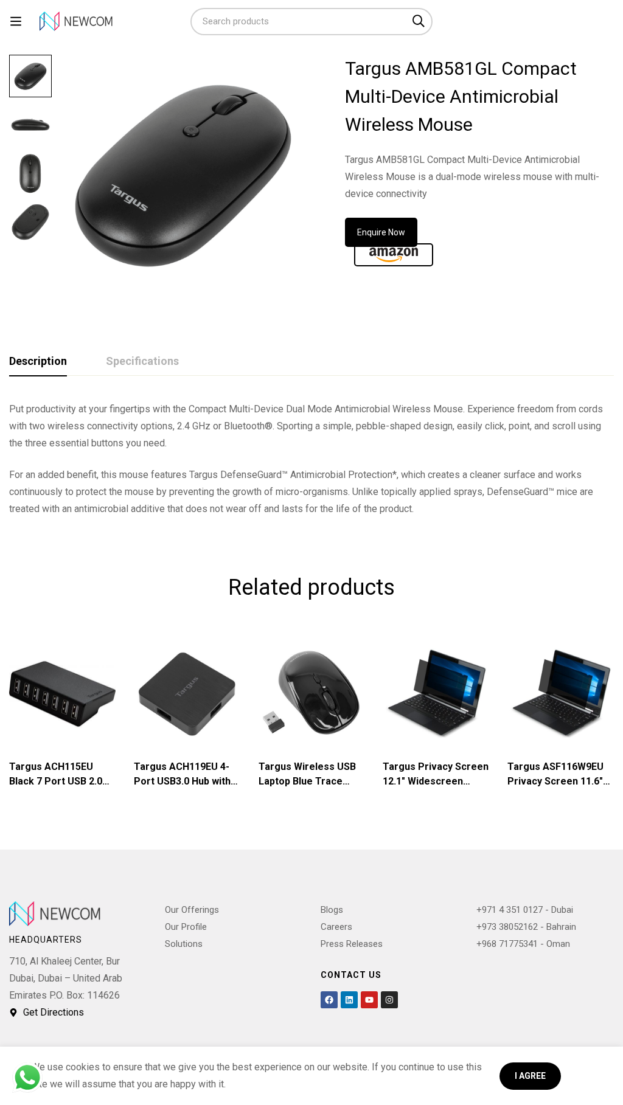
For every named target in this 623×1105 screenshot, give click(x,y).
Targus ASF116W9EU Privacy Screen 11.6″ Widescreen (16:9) (555, 781)
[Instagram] (389, 999)
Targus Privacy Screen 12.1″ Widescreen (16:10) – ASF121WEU (436, 781)
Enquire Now (381, 232)
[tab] (38, 361)
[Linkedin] (349, 999)
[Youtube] (369, 999)
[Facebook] (329, 999)
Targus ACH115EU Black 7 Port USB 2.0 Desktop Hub (55, 781)
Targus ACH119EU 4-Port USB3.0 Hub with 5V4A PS (182, 781)
